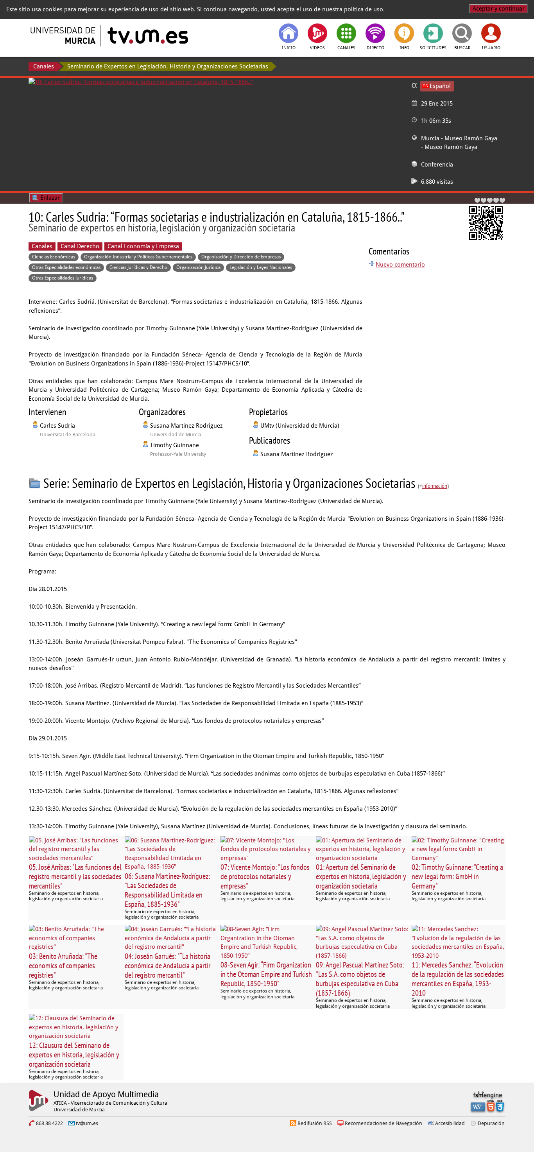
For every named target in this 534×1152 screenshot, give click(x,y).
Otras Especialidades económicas (66, 267)
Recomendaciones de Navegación (383, 1123)
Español (440, 86)
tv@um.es (87, 1123)
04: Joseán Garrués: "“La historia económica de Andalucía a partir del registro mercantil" (167, 965)
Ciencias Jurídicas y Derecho (138, 267)
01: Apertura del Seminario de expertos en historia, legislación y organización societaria (361, 876)
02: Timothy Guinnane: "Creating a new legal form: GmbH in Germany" (457, 876)
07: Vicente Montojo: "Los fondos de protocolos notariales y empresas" (265, 876)
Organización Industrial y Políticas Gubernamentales (138, 257)
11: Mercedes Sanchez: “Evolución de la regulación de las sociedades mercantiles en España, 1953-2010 (458, 979)
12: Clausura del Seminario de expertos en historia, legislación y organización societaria (74, 1054)
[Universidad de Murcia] (64, 35)
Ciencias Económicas (53, 257)
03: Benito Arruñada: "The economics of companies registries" (63, 965)
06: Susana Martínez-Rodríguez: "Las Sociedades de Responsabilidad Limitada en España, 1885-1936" (167, 890)
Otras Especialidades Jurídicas (62, 278)
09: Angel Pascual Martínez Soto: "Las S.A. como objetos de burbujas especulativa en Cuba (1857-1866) (360, 979)
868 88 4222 (49, 1123)
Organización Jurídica (198, 267)
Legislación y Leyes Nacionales (260, 267)
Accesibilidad (450, 1123)
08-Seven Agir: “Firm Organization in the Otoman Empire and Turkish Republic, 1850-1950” (266, 974)
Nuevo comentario (400, 264)
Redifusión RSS (314, 1123)
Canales (43, 66)
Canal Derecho (80, 246)
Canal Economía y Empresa (143, 246)
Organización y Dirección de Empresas (241, 257)
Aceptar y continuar (499, 8)
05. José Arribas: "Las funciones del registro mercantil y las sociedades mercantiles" (75, 876)
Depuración (491, 1123)
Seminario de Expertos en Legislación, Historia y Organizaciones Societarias (167, 66)
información (434, 485)
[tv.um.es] (147, 35)
